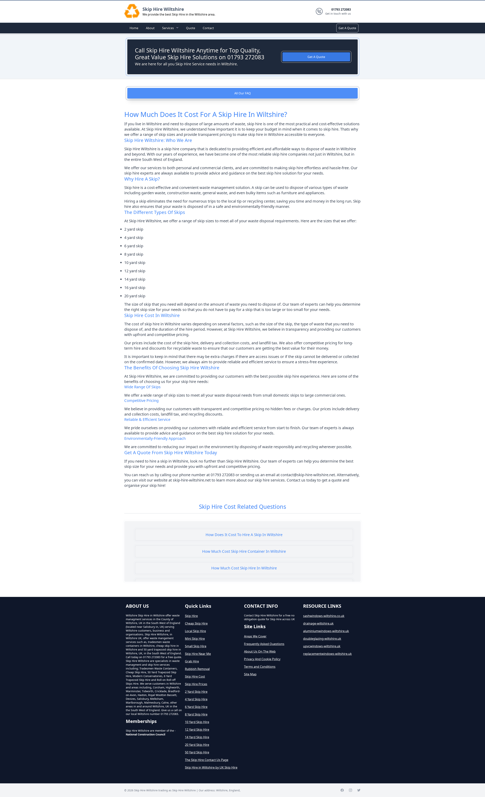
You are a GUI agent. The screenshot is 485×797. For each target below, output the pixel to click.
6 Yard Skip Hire (196, 707)
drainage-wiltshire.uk (318, 623)
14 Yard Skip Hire (197, 737)
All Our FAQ (242, 93)
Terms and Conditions (259, 667)
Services (168, 28)
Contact (208, 28)
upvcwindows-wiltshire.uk (321, 646)
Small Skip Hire (195, 646)
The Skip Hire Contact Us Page (206, 760)
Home (134, 28)
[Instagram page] (350, 790)
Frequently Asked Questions (264, 644)
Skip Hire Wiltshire (163, 9)
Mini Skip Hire (195, 639)
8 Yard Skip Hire (196, 714)
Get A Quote (347, 28)
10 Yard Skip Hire (197, 722)
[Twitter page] (359, 790)
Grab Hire (192, 661)
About (150, 28)
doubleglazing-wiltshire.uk (322, 639)
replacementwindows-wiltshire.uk (327, 654)
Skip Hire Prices (196, 684)
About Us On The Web (260, 651)
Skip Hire (191, 616)
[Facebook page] (342, 790)
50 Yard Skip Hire (197, 752)
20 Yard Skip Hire (197, 745)
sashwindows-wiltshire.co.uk (323, 616)
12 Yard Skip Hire (197, 729)
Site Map (250, 674)
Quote (190, 28)
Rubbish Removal (197, 669)
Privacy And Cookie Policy (262, 659)
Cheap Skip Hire (196, 623)
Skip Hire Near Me (198, 654)
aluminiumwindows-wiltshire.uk (326, 631)
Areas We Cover (255, 636)
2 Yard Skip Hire (196, 692)
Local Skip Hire (195, 631)
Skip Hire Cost (195, 676)
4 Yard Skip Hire (196, 699)
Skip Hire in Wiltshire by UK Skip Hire (211, 767)
